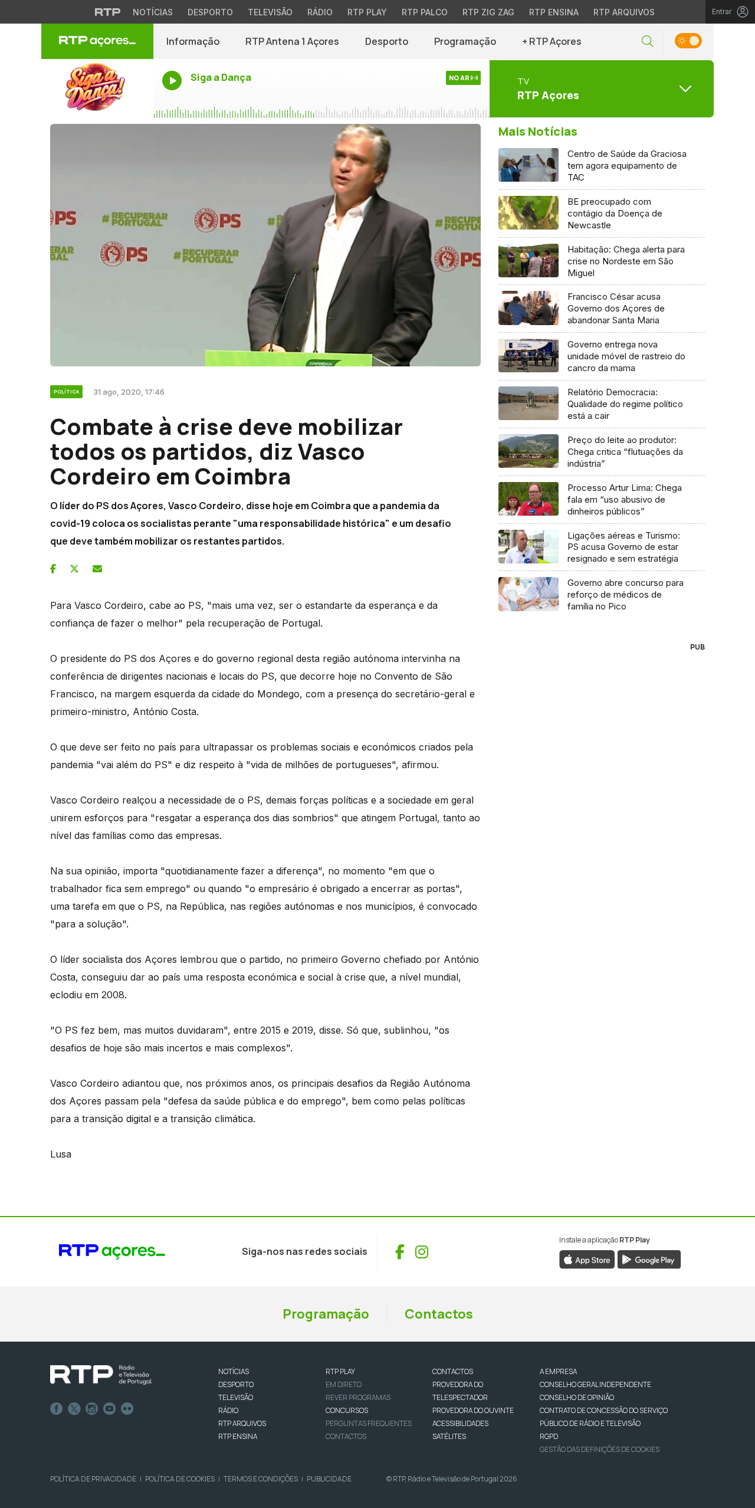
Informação (192, 41)
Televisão (270, 12)
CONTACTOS (452, 1371)
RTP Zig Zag (488, 12)
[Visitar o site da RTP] (108, 12)
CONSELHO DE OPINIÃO (577, 1397)
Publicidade (329, 1479)
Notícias (153, 12)
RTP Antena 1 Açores (292, 41)
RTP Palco (425, 12)
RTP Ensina (554, 12)
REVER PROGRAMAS (358, 1397)
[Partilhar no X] (74, 568)
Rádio (320, 12)
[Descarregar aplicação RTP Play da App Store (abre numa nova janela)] (587, 1258)
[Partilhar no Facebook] (53, 568)
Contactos (439, 1314)
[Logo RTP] (101, 1375)
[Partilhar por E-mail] (97, 568)
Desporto (210, 12)
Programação (465, 41)
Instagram (92, 1408)
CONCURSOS (347, 1410)
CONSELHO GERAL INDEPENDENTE (595, 1384)
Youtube (109, 1408)
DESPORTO (236, 1384)
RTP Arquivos (624, 12)
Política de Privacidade (93, 1479)
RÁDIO (228, 1410)
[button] (648, 41)
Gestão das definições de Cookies (599, 1449)
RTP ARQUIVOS (242, 1423)
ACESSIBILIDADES (460, 1423)
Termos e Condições (261, 1479)
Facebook (56, 1408)
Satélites (449, 1436)
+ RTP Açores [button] (552, 41)
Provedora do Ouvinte (473, 1410)
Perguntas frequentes (369, 1423)
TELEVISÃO (235, 1397)
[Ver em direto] (97, 88)
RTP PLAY (340, 1371)
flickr (127, 1408)
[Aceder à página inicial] (97, 41)
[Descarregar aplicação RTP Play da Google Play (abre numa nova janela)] (649, 1258)
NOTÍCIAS (233, 1371)
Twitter (74, 1408)
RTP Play (367, 12)
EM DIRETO (344, 1384)
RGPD (549, 1436)
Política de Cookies (180, 1479)
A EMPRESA (558, 1371)
